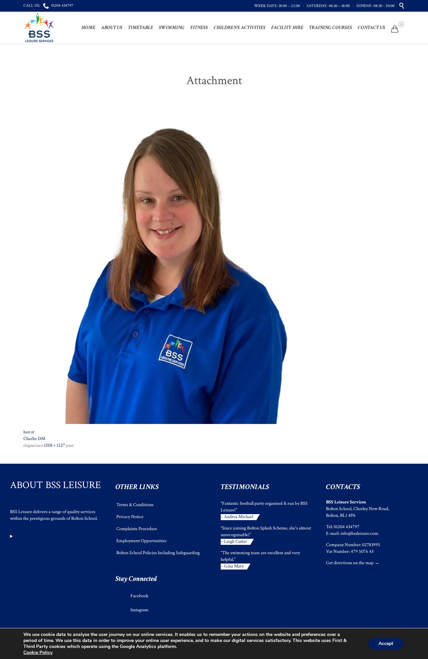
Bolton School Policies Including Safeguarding (158, 553)
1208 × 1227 (54, 445)
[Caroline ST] (214, 271)
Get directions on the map (349, 563)
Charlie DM (34, 439)
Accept (386, 643)
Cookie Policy (37, 652)
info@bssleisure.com (359, 533)
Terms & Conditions (134, 505)
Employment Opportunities (141, 541)
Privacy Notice (129, 517)
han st (28, 432)
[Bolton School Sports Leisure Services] (39, 28)
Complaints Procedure (136, 529)
